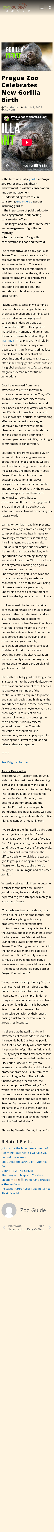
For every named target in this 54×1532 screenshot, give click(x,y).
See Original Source (15, 762)
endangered (24, 201)
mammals (8, 340)
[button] (41, 7)
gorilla (33, 179)
